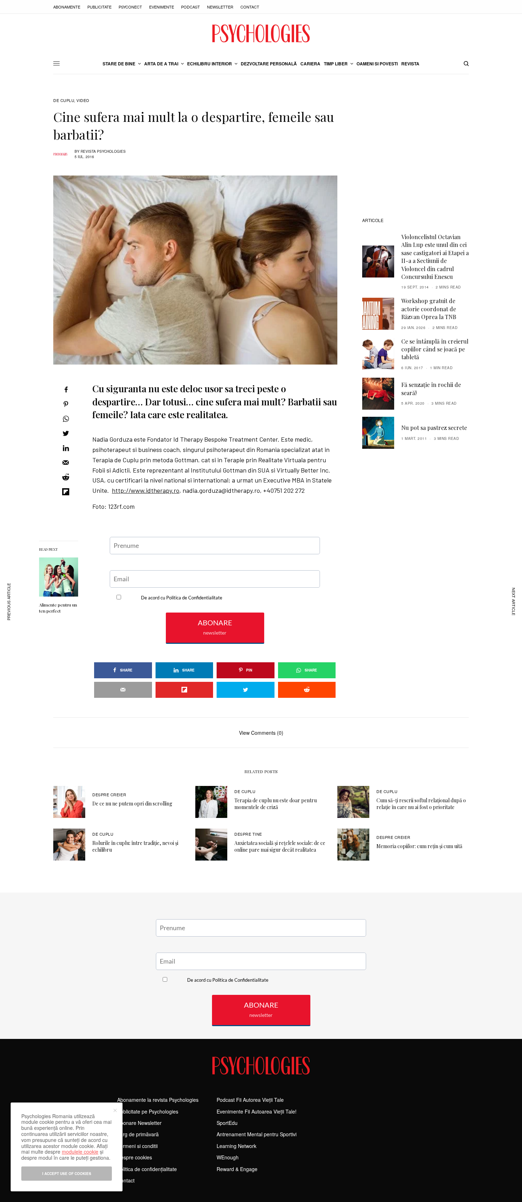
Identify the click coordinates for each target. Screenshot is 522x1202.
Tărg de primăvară (138, 1134)
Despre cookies (134, 1157)
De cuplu (63, 100)
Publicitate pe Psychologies (147, 1111)
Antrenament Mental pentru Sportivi (257, 1134)
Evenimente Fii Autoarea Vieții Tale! (257, 1111)
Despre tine (248, 834)
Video (82, 100)
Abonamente (66, 7)
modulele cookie (80, 1151)
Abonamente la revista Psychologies (158, 1099)
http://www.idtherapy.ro (145, 490)
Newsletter (220, 7)
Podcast (190, 7)
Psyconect (130, 7)
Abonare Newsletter (139, 1122)
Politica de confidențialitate (147, 1169)
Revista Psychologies (103, 151)
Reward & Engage (237, 1169)
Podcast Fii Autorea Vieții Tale (250, 1099)
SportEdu (227, 1122)
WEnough (228, 1157)
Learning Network (236, 1145)
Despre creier (109, 794)
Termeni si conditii (137, 1145)
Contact (249, 7)
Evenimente (161, 7)
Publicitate (99, 7)
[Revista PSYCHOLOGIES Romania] (261, 33)
